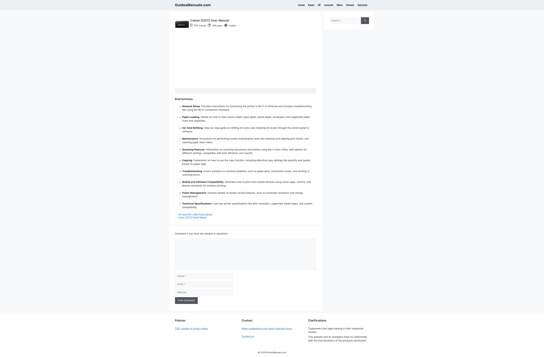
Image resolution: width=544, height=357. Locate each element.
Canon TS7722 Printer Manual (192, 217)
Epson (311, 5)
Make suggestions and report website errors (267, 328)
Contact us (248, 336)
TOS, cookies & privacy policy (191, 328)
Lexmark (328, 5)
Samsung (362, 5)
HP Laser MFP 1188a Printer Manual (195, 214)
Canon (301, 5)
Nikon (340, 5)
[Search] (365, 20)
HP (319, 5)
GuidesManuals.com (193, 5)
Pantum (350, 5)
